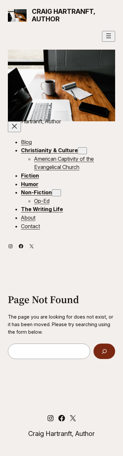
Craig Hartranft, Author (63, 15)
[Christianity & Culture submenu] (82, 150)
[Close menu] (14, 126)
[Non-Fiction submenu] (56, 192)
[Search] (104, 351)
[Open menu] (108, 36)
